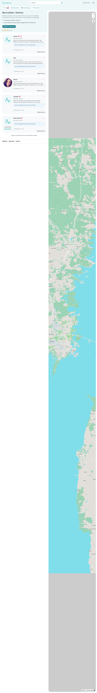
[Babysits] (6, 2)
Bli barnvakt (86, 2)
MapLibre (83, 690)
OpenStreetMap (90, 690)
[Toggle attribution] (94, 690)
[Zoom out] (93, 17)
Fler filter (37, 8)
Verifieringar (26, 8)
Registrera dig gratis (9, 26)
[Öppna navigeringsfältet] (93, 2)
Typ (6, 8)
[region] (72, 352)
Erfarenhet (15, 8)
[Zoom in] (93, 14)
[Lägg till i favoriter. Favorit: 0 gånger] (43, 36)
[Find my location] (93, 21)
